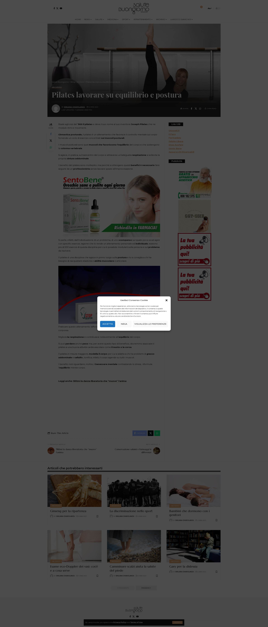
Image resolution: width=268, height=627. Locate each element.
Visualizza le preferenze (150, 324)
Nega (124, 324)
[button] (166, 300)
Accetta (107, 324)
